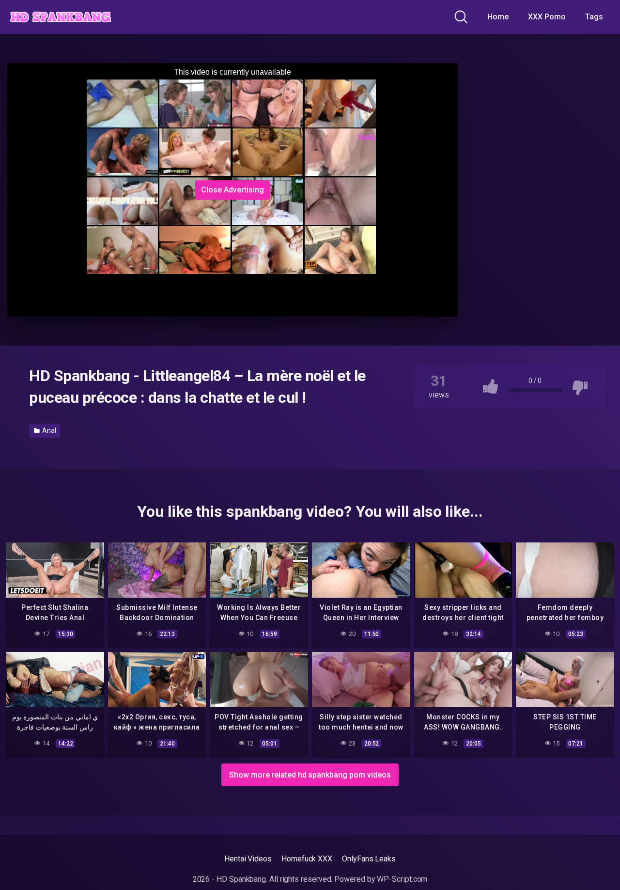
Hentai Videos (248, 858)
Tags (594, 16)
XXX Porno (547, 16)
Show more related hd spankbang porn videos (310, 774)
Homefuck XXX (306, 858)
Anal (48, 430)
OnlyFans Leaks (369, 858)
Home (498, 16)
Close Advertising (232, 189)
